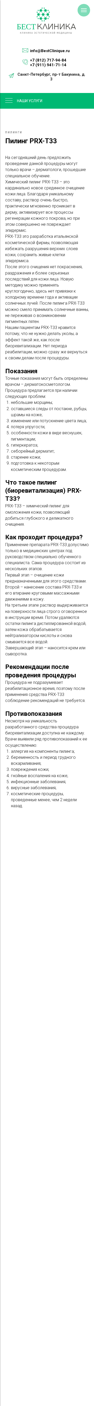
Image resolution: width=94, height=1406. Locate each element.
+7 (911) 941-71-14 (48, 65)
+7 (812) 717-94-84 (48, 60)
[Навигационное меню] (84, 10)
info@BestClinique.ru (50, 50)
